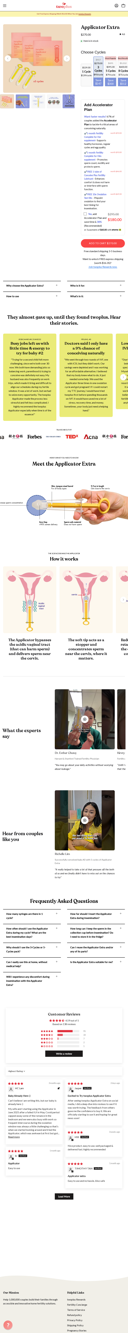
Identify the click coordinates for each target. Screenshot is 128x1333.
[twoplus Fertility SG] (64, 5)
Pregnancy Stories (76, 1330)
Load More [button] (64, 1196)
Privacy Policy (74, 1320)
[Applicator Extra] (7, 101)
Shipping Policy (75, 1325)
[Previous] (8, 58)
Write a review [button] (64, 1053)
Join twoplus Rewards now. (103, 266)
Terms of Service (76, 1309)
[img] (122, 34)
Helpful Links (75, 1292)
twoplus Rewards (76, 1299)
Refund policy (74, 1314)
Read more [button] (14, 1136)
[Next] (67, 58)
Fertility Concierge (77, 1304)
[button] (47, 1031)
